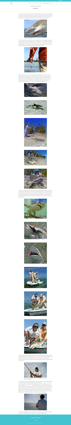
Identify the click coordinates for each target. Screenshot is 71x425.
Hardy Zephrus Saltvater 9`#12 (47, 382)
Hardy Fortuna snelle (28, 385)
